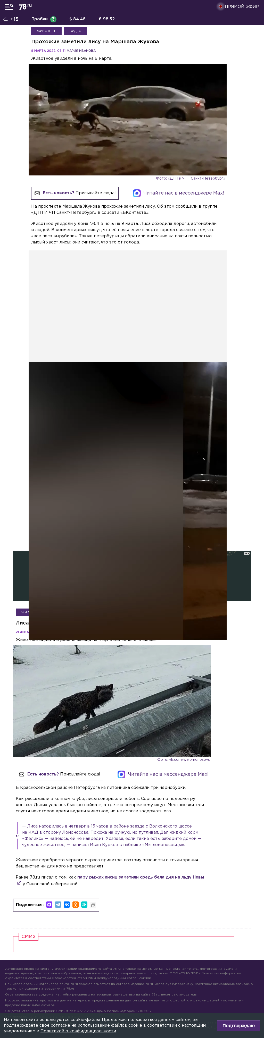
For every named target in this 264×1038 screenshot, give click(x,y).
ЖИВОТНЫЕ (46, 31)
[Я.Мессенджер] (84, 904)
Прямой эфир (242, 7)
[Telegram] (58, 904)
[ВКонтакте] (67, 904)
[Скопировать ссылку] (93, 905)
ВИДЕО (75, 31)
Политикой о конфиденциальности (78, 1031)
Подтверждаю (238, 1025)
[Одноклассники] (75, 904)
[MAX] (49, 904)
